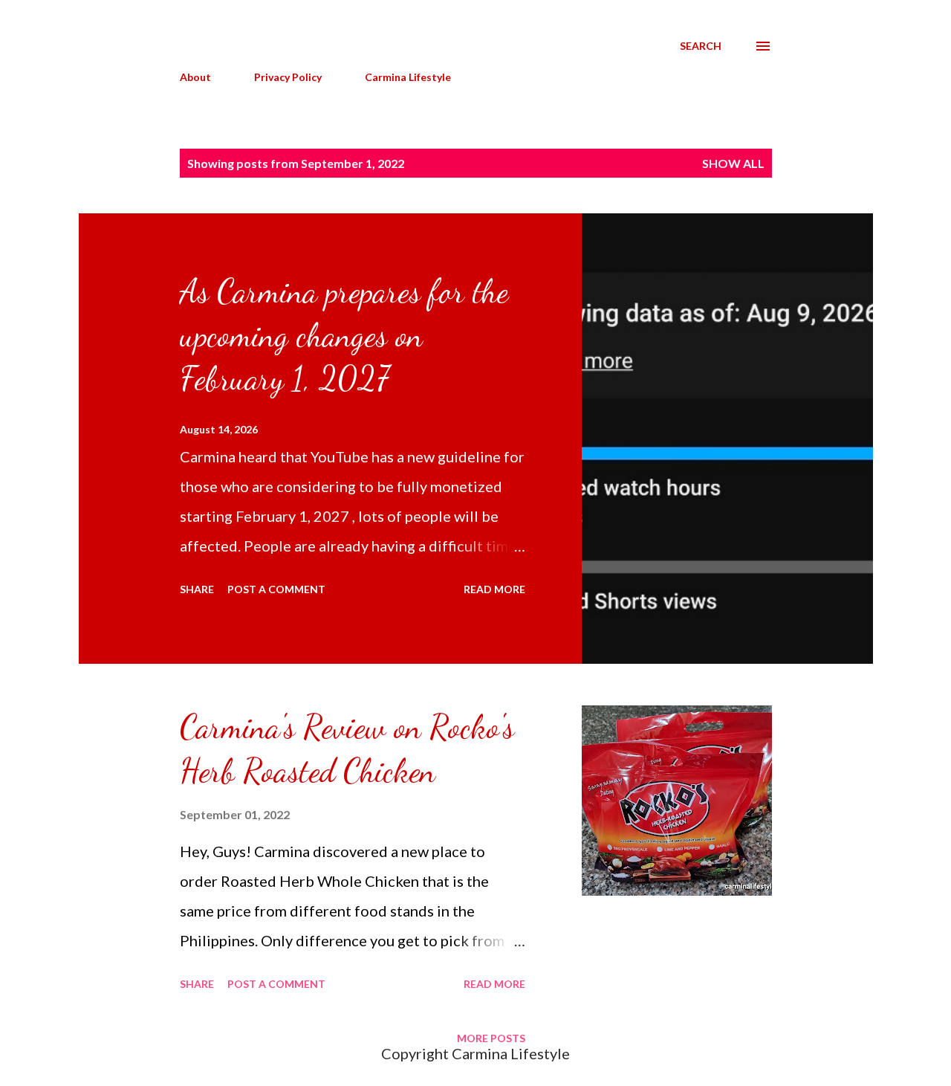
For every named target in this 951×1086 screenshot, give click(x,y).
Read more (494, 589)
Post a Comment (276, 589)
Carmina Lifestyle (408, 77)
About (195, 77)
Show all (733, 163)
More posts (491, 1038)
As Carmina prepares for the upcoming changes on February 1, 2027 (344, 335)
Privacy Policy (288, 77)
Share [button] (197, 589)
